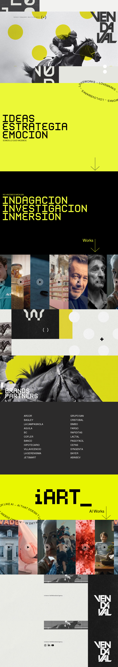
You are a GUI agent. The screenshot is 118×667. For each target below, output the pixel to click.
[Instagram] (45, 645)
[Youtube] (52, 645)
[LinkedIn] (49, 645)
